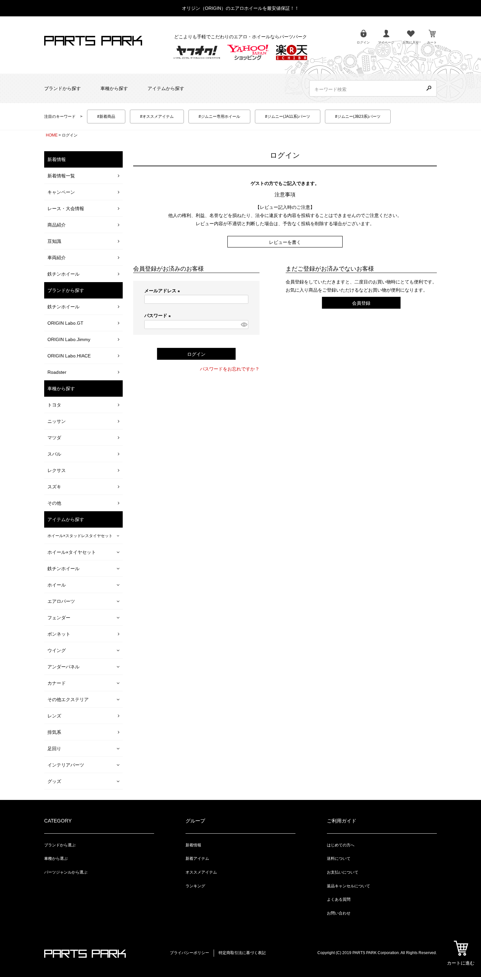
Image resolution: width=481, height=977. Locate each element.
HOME (52, 135)
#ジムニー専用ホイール (219, 116)
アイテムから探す (166, 88)
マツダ (54, 437)
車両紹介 (56, 257)
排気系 (54, 732)
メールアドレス (163, 290)
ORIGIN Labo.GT (65, 323)
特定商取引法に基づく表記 (242, 952)
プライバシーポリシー (189, 952)
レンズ (54, 715)
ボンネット (58, 634)
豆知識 (54, 241)
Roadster (56, 372)
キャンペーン (61, 192)
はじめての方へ (340, 845)
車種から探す (114, 88)
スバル (54, 454)
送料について (338, 858)
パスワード (158, 315)
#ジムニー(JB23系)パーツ (358, 116)
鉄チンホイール (63, 274)
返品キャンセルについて (348, 886)
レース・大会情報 (65, 208)
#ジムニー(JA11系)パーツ (287, 116)
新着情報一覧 (61, 175)
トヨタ (54, 404)
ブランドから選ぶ (60, 845)
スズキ (54, 486)
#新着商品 (106, 116)
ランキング (195, 886)
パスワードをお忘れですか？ (229, 368)
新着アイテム (197, 858)
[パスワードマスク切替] (243, 324)
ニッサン (56, 421)
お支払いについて (342, 872)
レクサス (56, 470)
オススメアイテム (201, 872)
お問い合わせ (338, 913)
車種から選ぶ (56, 858)
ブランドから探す (62, 88)
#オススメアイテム (157, 116)
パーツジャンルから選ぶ (65, 872)
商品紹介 (56, 224)
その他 (54, 503)
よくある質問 (338, 899)
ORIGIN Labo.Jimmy (68, 339)
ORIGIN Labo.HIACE (69, 355)
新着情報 (193, 845)
